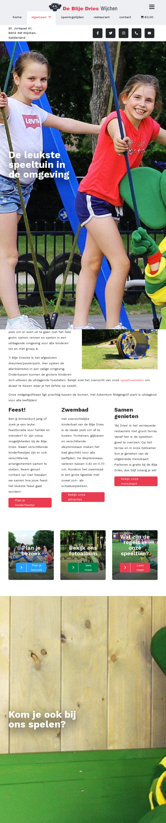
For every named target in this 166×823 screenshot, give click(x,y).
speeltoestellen (132, 380)
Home (17, 17)
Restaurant (102, 17)
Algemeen (39, 17)
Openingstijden (72, 17)
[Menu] (152, 7)
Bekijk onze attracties (76, 497)
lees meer (88, 567)
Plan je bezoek (36, 567)
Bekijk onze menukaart (129, 481)
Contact (125, 17)
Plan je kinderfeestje (25, 502)
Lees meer (140, 567)
